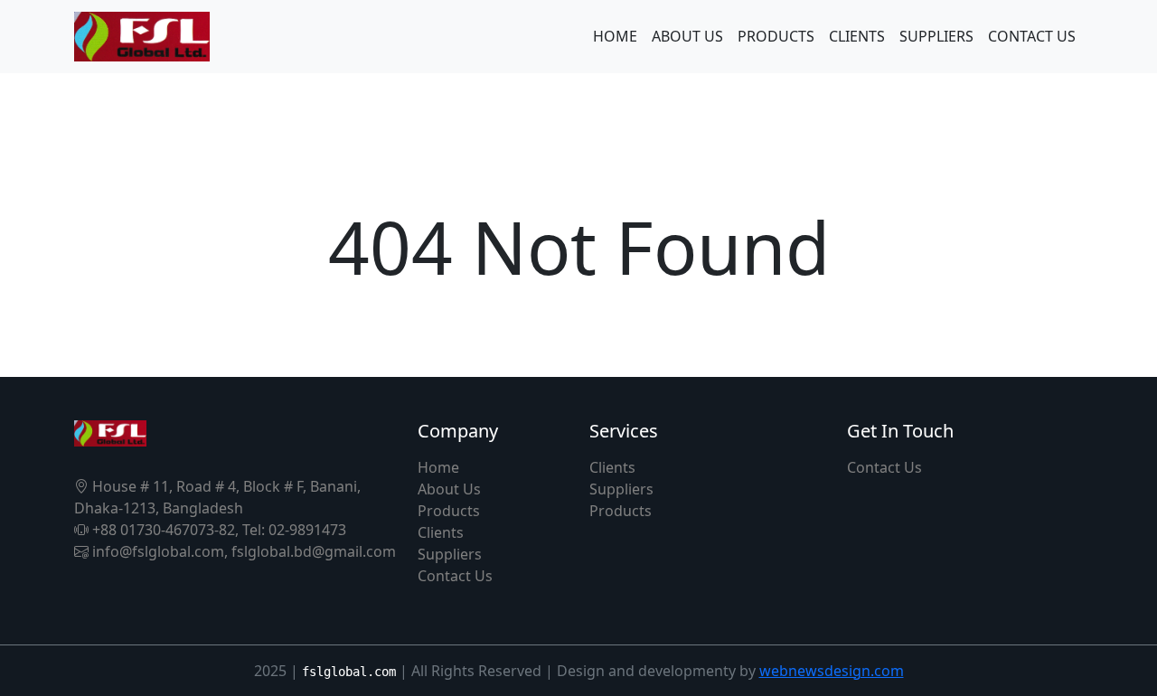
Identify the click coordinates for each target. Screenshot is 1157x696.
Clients (441, 532)
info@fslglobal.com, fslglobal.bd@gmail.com (242, 551)
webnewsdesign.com (831, 671)
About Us (449, 489)
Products (449, 511)
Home (438, 467)
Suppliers (450, 554)
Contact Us (455, 576)
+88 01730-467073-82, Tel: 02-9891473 (217, 530)
